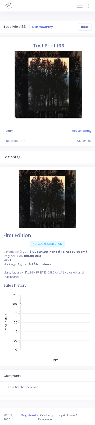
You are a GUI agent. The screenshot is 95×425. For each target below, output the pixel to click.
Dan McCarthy (42, 27)
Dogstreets (29, 415)
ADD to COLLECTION (50, 244)
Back (85, 27)
